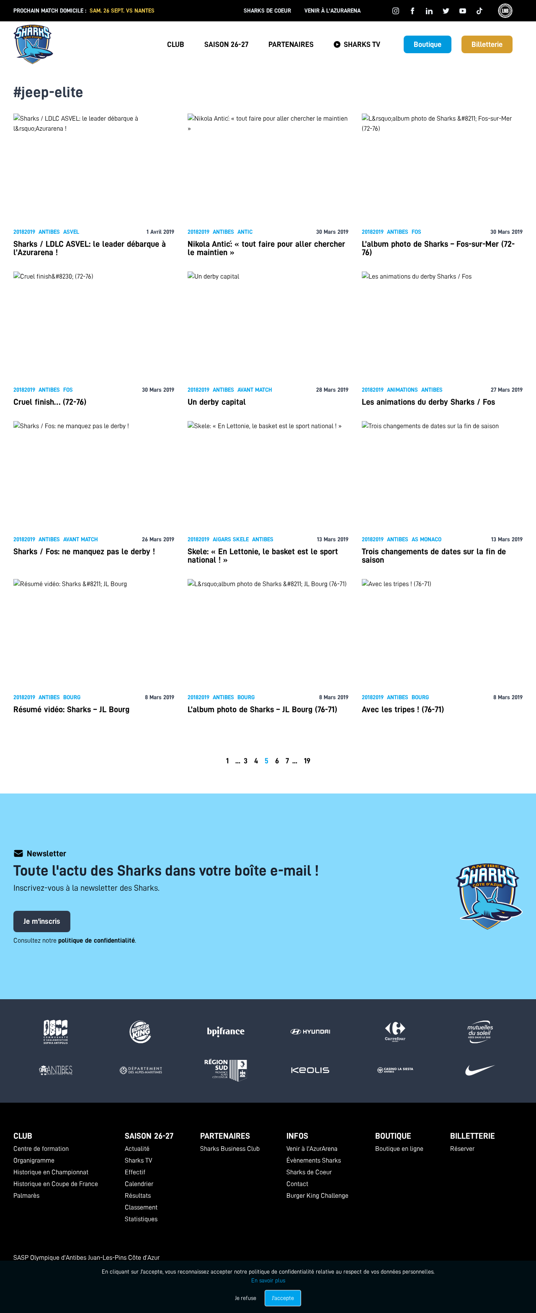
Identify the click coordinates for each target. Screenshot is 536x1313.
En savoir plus (268, 1280)
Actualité (137, 1148)
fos (416, 232)
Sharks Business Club (230, 1148)
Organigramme (33, 1160)
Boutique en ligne (399, 1148)
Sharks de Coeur (267, 10)
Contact (297, 1184)
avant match (254, 390)
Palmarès (26, 1195)
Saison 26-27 (226, 44)
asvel (71, 232)
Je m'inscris (41, 921)
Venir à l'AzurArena (332, 10)
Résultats (138, 1195)
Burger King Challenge (317, 1195)
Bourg (71, 697)
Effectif (135, 1172)
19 (307, 761)
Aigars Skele (231, 539)
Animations (402, 390)
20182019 (24, 232)
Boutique (427, 44)
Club (175, 44)
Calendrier (139, 1184)
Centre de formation (41, 1148)
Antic (245, 232)
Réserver (462, 1148)
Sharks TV (362, 44)
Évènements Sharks (313, 1160)
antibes (49, 232)
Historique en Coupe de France (55, 1184)
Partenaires (291, 44)
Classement (141, 1207)
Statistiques (141, 1219)
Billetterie (487, 44)
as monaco (426, 539)
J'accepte (283, 1298)
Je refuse (245, 1298)
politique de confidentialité (96, 940)
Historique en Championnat (50, 1172)
